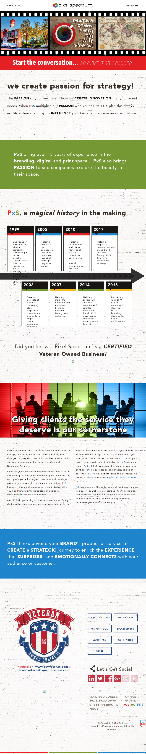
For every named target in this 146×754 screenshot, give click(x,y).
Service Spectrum (99, 618)
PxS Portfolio (99, 629)
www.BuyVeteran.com (51, 666)
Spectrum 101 (125, 629)
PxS (98, 651)
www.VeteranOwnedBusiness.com (44, 670)
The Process (125, 618)
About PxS (99, 640)
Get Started (125, 640)
